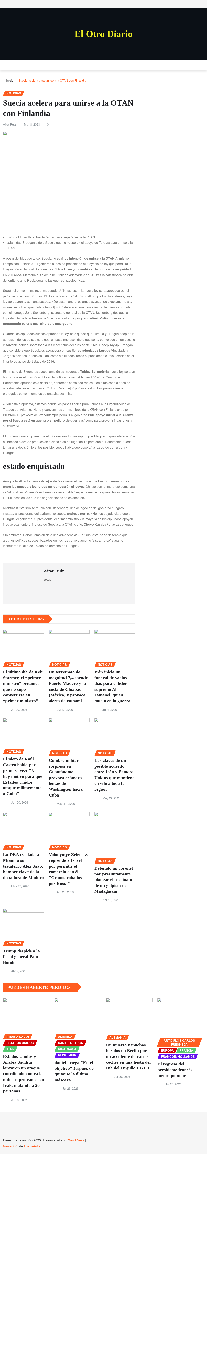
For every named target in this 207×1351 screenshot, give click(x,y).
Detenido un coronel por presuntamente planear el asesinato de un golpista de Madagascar (113, 880)
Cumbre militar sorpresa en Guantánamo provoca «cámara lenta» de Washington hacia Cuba (66, 778)
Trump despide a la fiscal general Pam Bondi (21, 956)
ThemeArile (32, 1146)
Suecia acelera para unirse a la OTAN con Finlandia (52, 80)
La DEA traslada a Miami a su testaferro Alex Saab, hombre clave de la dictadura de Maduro (23, 866)
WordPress (76, 1140)
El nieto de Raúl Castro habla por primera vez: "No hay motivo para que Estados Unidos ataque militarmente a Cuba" (22, 776)
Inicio (9, 80)
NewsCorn (10, 1146)
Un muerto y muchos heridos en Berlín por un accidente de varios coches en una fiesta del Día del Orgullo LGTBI (128, 1056)
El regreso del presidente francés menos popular (174, 1069)
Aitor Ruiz (9, 124)
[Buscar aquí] (203, 65)
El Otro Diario (103, 34)
